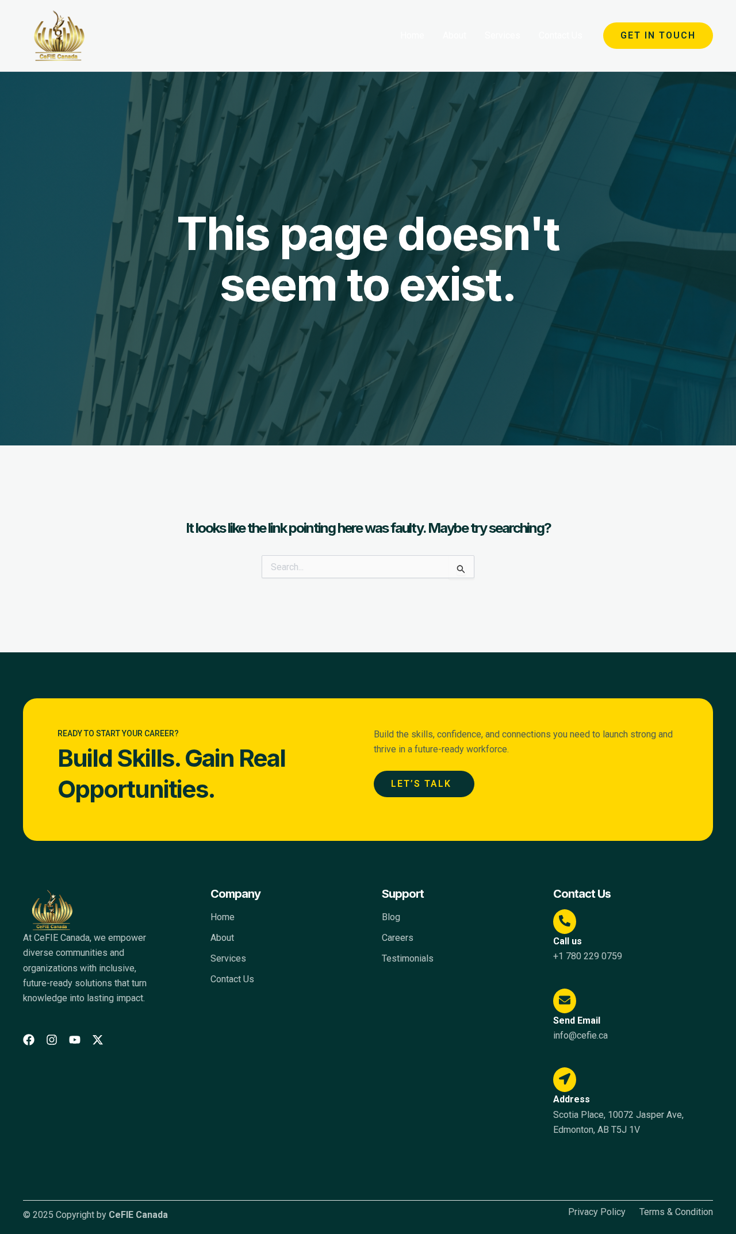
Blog (391, 917)
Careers (397, 937)
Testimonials (408, 958)
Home (412, 35)
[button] (658, 35)
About (454, 35)
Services (502, 35)
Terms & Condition (676, 1212)
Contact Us (560, 35)
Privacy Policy (597, 1212)
